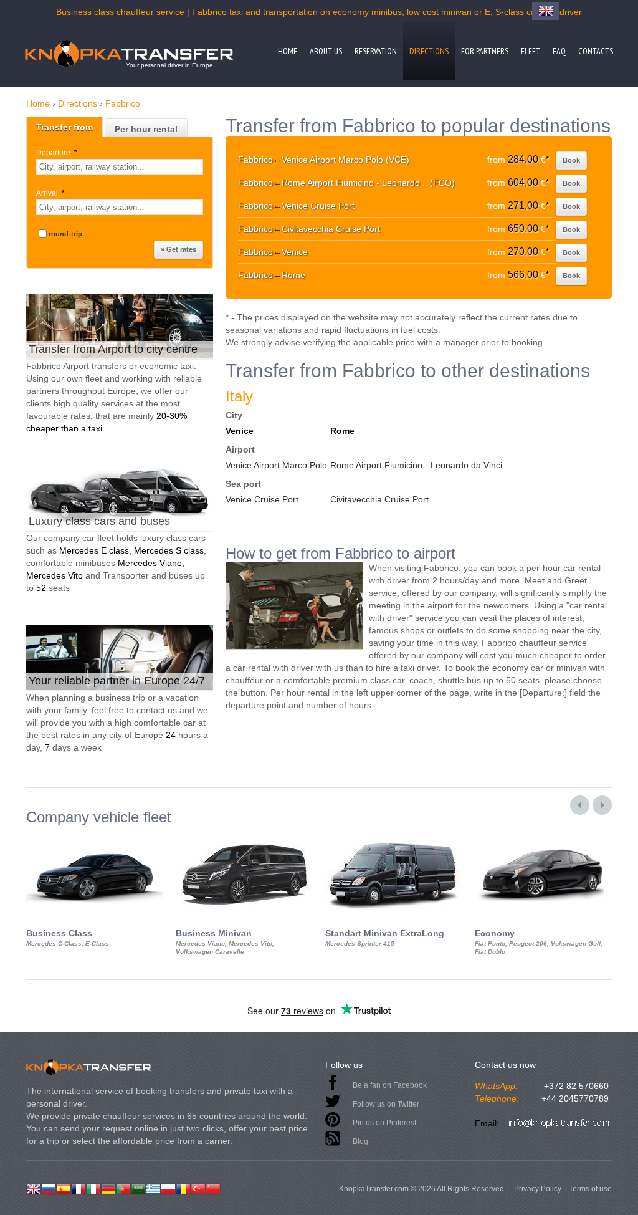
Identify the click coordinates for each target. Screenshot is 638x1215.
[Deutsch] (108, 1188)
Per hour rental (146, 129)
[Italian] (93, 1188)
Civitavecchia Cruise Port (379, 499)
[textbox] (119, 167)
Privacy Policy (537, 1188)
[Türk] (198, 1188)
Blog (360, 1141)
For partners (484, 51)
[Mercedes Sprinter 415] (393, 837)
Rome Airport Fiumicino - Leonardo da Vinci (416, 465)
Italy (239, 396)
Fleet (530, 51)
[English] (33, 1188)
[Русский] (48, 1188)
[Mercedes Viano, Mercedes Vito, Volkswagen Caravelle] (244, 837)
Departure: (56, 152)
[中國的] (213, 1188)
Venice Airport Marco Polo (276, 465)
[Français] (78, 1188)
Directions (429, 51)
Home (287, 51)
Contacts (595, 51)
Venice (240, 431)
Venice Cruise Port (262, 499)
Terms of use (590, 1188)
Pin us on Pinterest (384, 1122)
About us (326, 51)
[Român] (183, 1188)
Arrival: (50, 193)
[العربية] (138, 1188)
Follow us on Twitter (386, 1104)
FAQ (559, 51)
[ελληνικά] (153, 1188)
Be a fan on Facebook (390, 1085)
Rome (342, 431)
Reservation (376, 51)
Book (571, 160)
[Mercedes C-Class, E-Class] (94, 837)
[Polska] (168, 1188)
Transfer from (64, 127)
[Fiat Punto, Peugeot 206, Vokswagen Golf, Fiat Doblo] (543, 837)
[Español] (63, 1188)
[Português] (123, 1188)
